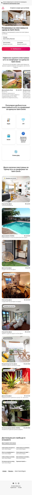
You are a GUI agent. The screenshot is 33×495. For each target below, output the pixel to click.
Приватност (13, 487)
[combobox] (16, 39)
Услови (20, 487)
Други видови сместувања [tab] (9, 443)
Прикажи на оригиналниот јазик (11, 3)
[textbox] (9, 44)
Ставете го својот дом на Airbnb (19, 8)
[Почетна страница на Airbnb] (3, 8)
